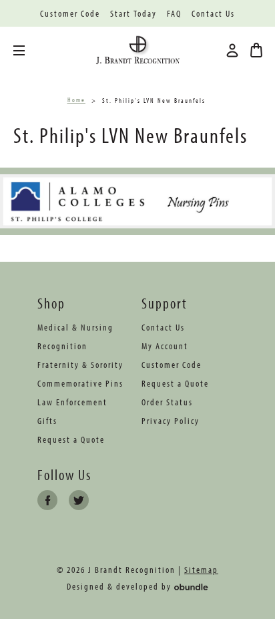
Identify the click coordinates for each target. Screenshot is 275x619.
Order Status (167, 402)
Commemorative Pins (80, 383)
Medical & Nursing (75, 327)
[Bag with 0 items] (256, 50)
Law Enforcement (72, 402)
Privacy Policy (171, 421)
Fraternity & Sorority (80, 365)
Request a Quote (71, 439)
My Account (165, 346)
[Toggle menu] (29, 50)
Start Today (133, 13)
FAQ (174, 13)
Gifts (47, 421)
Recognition (62, 346)
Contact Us (213, 13)
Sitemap (201, 570)
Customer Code (70, 13)
